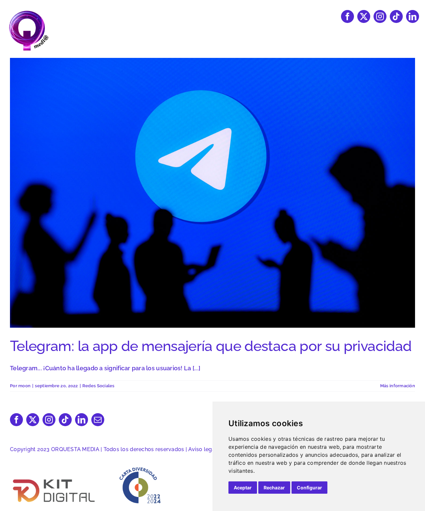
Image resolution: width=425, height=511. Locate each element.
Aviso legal (202, 449)
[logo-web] (28, 12)
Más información (397, 385)
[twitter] (363, 16)
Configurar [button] (309, 487)
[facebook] (347, 16)
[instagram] (380, 16)
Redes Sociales (98, 385)
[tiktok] (396, 16)
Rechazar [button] (274, 487)
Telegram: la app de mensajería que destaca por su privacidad (210, 346)
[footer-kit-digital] (54, 478)
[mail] (97, 419)
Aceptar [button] (243, 487)
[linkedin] (412, 16)
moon (24, 385)
